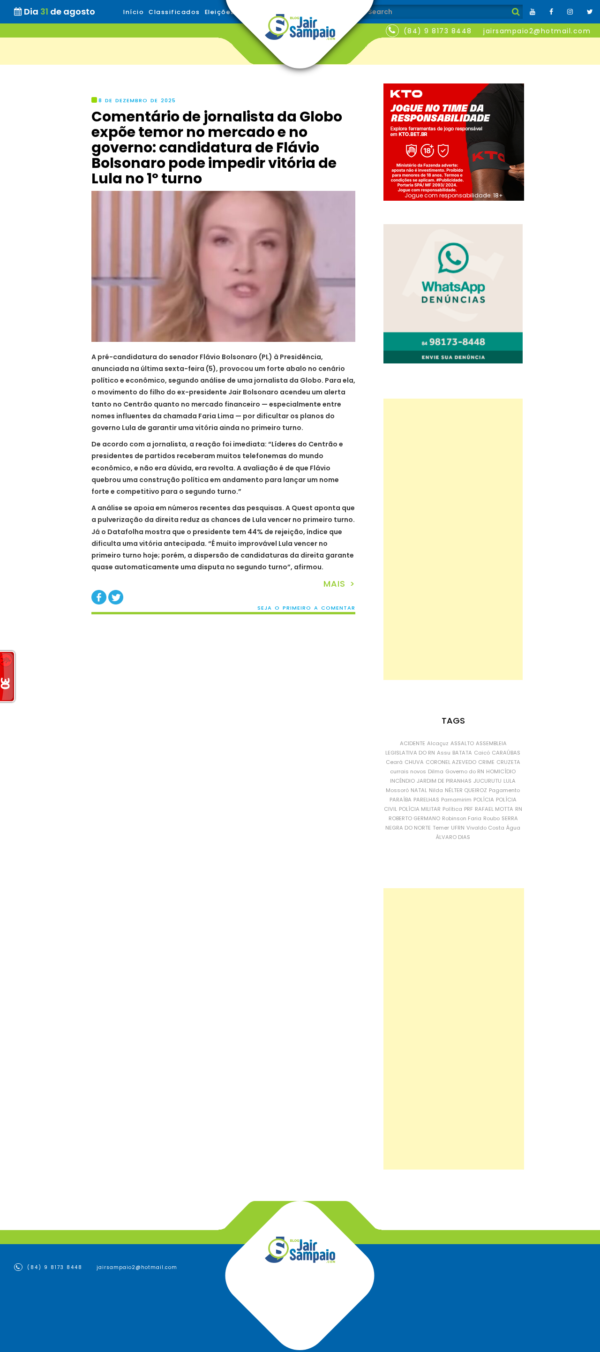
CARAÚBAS (506, 752)
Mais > (339, 583)
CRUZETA (508, 762)
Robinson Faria (461, 818)
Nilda (436, 790)
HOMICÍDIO (501, 771)
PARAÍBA (401, 799)
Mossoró (397, 790)
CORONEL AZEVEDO (451, 762)
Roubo (491, 818)
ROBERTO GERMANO (414, 818)
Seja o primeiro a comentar (306, 608)
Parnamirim (456, 799)
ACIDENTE (412, 743)
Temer (441, 827)
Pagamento (504, 790)
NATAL (419, 790)
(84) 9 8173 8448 (438, 31)
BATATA (462, 752)
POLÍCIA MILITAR (420, 809)
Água (513, 827)
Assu (443, 752)
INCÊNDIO (402, 781)
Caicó (482, 752)
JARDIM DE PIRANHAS (444, 781)
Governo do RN (464, 771)
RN (518, 809)
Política (452, 809)
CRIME (486, 762)
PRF (468, 809)
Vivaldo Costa (485, 827)
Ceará (394, 762)
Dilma (435, 771)
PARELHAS (426, 799)
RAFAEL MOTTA (494, 809)
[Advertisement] (453, 539)
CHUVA (414, 762)
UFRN (458, 827)
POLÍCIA (483, 799)
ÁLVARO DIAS (453, 837)
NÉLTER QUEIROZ (466, 790)
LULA (509, 781)
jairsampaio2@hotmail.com (537, 31)
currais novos (408, 771)
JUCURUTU (487, 781)
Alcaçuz (438, 743)
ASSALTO (462, 743)
